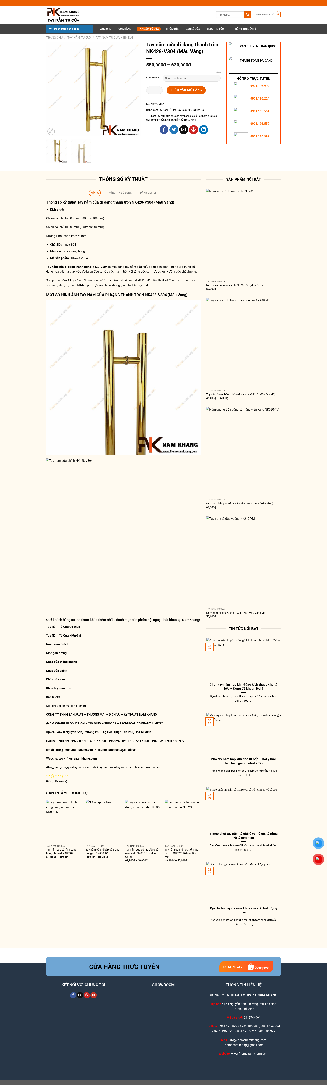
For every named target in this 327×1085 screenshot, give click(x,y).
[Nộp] (247, 14)
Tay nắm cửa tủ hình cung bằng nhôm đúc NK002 (61, 851)
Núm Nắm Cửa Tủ (58, 644)
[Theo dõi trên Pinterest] (87, 995)
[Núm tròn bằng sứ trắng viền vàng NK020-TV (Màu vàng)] (243, 452)
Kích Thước (152, 77)
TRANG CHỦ (104, 28)
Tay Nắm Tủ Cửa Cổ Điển (63, 627)
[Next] (134, 88)
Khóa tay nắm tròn (58, 688)
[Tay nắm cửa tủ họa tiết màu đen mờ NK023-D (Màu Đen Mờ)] (183, 821)
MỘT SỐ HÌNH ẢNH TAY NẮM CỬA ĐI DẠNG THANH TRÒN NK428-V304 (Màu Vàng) (117, 294)
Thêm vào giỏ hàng (186, 90)
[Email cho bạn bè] (183, 129)
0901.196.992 (259, 86)
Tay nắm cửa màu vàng (183, 119)
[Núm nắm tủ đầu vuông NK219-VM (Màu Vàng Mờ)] (243, 561)
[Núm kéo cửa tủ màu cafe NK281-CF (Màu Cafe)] (243, 233)
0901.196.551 (259, 111)
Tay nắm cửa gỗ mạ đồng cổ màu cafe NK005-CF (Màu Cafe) (141, 853)
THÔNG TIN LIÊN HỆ (245, 28)
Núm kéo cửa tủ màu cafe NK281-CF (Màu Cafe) (234, 285)
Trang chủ (54, 37)
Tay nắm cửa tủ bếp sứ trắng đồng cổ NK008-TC (102, 851)
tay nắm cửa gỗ (188, 115)
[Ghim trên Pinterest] (193, 129)
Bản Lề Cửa (193, 28)
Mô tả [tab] (95, 192)
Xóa (218, 72)
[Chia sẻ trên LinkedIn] (203, 129)
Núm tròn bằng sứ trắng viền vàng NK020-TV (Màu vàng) (239, 503)
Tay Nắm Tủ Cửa (148, 28)
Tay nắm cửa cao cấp (167, 115)
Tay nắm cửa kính (160, 119)
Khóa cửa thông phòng (61, 662)
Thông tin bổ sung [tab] (119, 192)
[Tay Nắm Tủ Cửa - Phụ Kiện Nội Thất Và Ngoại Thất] (65, 15)
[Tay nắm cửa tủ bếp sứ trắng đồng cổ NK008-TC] (104, 821)
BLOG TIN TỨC (215, 28)
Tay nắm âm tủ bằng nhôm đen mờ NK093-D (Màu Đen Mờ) (240, 394)
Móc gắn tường (56, 653)
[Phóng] (51, 131)
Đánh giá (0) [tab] (148, 192)
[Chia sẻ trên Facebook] (164, 129)
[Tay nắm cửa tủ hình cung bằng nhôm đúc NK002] (64, 821)
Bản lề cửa (53, 697)
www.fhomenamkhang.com (78, 758)
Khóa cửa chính (56, 671)
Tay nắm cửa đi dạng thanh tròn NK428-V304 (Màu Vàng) (125, 202)
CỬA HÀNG (124, 28)
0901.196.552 (259, 123)
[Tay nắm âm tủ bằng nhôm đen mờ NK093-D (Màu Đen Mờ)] (243, 342)
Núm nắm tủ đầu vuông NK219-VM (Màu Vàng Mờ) (236, 613)
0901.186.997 (259, 136)
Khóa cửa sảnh (56, 679)
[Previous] (52, 88)
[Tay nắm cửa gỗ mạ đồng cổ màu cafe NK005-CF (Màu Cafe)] (143, 821)
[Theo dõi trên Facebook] (73, 995)
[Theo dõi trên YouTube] (93, 995)
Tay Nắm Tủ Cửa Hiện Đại (114, 37)
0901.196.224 (259, 98)
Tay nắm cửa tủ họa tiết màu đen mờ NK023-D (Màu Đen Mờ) (181, 853)
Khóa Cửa (172, 28)
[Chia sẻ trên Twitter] (173, 129)
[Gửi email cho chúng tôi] (80, 995)
